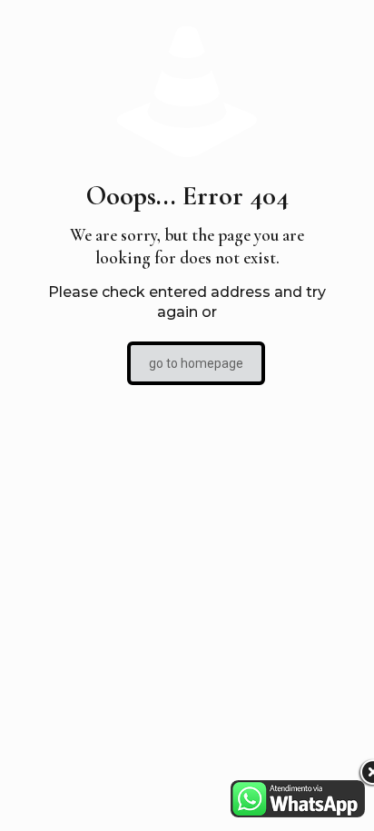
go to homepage (196, 363)
